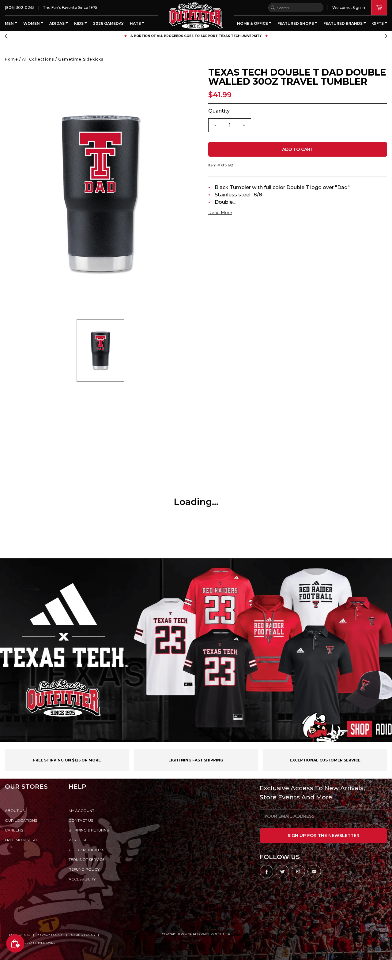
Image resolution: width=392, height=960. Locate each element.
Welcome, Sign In (348, 7)
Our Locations (21, 820)
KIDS (79, 23)
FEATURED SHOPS (296, 23)
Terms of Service (87, 859)
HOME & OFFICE (253, 23)
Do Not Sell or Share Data (31, 943)
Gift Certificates (86, 849)
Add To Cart (297, 149)
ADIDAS (57, 23)
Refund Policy (83, 935)
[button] (6, 36)
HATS (136, 23)
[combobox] (295, 7)
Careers (14, 830)
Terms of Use (19, 935)
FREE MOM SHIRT (21, 840)
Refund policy (84, 869)
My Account (81, 810)
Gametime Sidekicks (81, 59)
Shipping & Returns (89, 830)
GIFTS (378, 23)
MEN (10, 23)
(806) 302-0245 (20, 7)
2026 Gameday (108, 23)
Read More (220, 212)
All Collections (38, 59)
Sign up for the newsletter (324, 835)
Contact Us (81, 820)
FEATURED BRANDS (343, 23)
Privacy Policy (50, 935)
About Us (14, 810)
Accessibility (82, 879)
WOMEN (32, 23)
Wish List (78, 840)
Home (11, 59)
